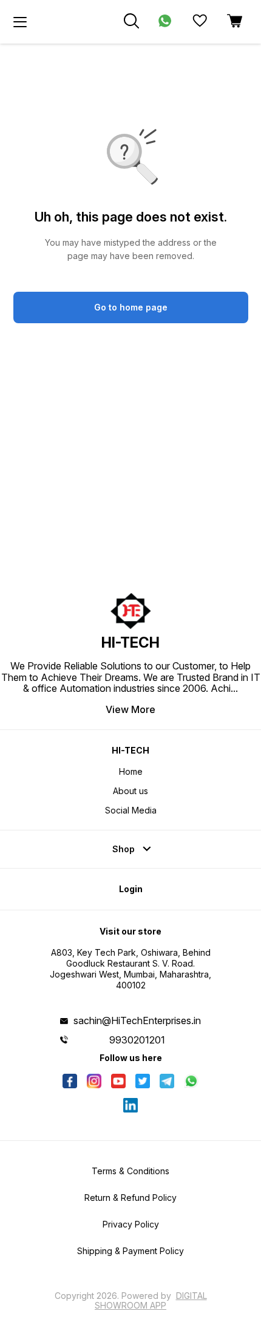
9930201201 (137, 1039)
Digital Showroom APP (151, 1300)
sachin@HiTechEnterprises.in (137, 1020)
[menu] (20, 21)
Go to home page (131, 307)
